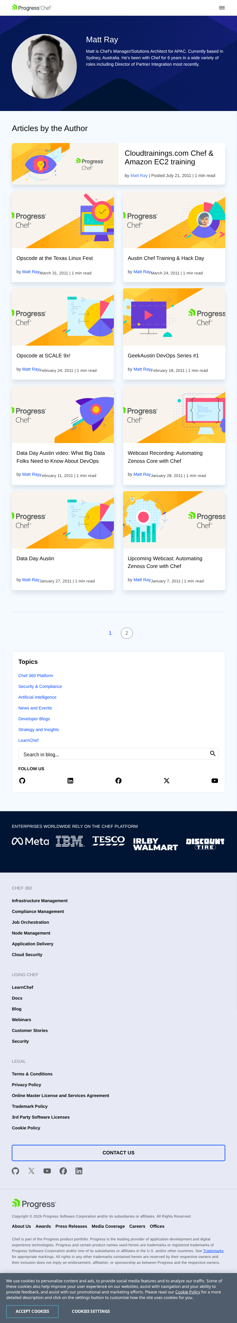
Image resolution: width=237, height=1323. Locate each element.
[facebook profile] (118, 780)
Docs (17, 998)
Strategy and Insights (38, 729)
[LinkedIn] (79, 1172)
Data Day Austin (35, 558)
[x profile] (167, 780)
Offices (157, 1226)
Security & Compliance (40, 686)
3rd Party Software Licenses (41, 1117)
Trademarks (213, 1251)
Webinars (21, 1019)
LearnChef (28, 740)
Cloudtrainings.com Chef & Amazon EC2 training (169, 157)
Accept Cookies (32, 1311)
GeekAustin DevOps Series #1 (163, 356)
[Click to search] (213, 753)
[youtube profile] (215, 780)
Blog (16, 1008)
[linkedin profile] (70, 780)
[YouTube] (47, 1172)
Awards (43, 1226)
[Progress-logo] (34, 1204)
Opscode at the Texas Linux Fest (54, 258)
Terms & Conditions (32, 1073)
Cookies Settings (91, 1311)
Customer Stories (30, 1030)
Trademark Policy (30, 1106)
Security (20, 1041)
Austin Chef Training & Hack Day (166, 258)
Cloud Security (27, 954)
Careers (137, 1226)
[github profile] (22, 780)
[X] (31, 1172)
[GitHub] (15, 1172)
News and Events (35, 707)
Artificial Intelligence (37, 697)
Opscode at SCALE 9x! (43, 356)
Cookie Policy (26, 1127)
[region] (118, 1298)
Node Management (31, 933)
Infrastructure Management (39, 900)
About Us (21, 1226)
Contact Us (118, 1153)
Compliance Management (38, 911)
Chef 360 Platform (35, 675)
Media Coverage (108, 1226)
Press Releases (71, 1226)
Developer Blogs (34, 718)
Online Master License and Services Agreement (60, 1095)
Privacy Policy (26, 1084)
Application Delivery (32, 943)
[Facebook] (63, 1172)
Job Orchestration (30, 922)
